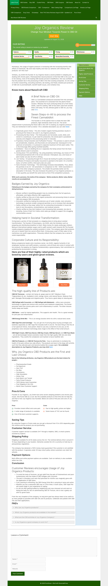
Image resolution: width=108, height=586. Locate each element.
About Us (77, 2)
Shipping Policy (84, 88)
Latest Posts (14, 2)
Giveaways (35, 12)
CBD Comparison (16, 12)
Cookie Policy (41, 2)
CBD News (50, 2)
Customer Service (84, 85)
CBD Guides (24, 2)
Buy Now (22, 285)
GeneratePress (63, 583)
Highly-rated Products (86, 74)
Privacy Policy (15, 7)
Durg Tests (26, 12)
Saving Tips (82, 81)
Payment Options (84, 92)
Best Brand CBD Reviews (18, 17)
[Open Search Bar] (96, 17)
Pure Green (77, 12)
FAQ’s (80, 96)
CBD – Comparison (43, 7)
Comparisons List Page (71, 7)
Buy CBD (32, 2)
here (36, 110)
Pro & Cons (82, 77)
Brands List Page (85, 7)
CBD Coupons (60, 2)
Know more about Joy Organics (86, 69)
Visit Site (54, 36)
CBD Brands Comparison (28, 7)
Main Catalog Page (57, 7)
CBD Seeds (69, 2)
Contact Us (85, 2)
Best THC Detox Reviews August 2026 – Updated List (56, 12)
